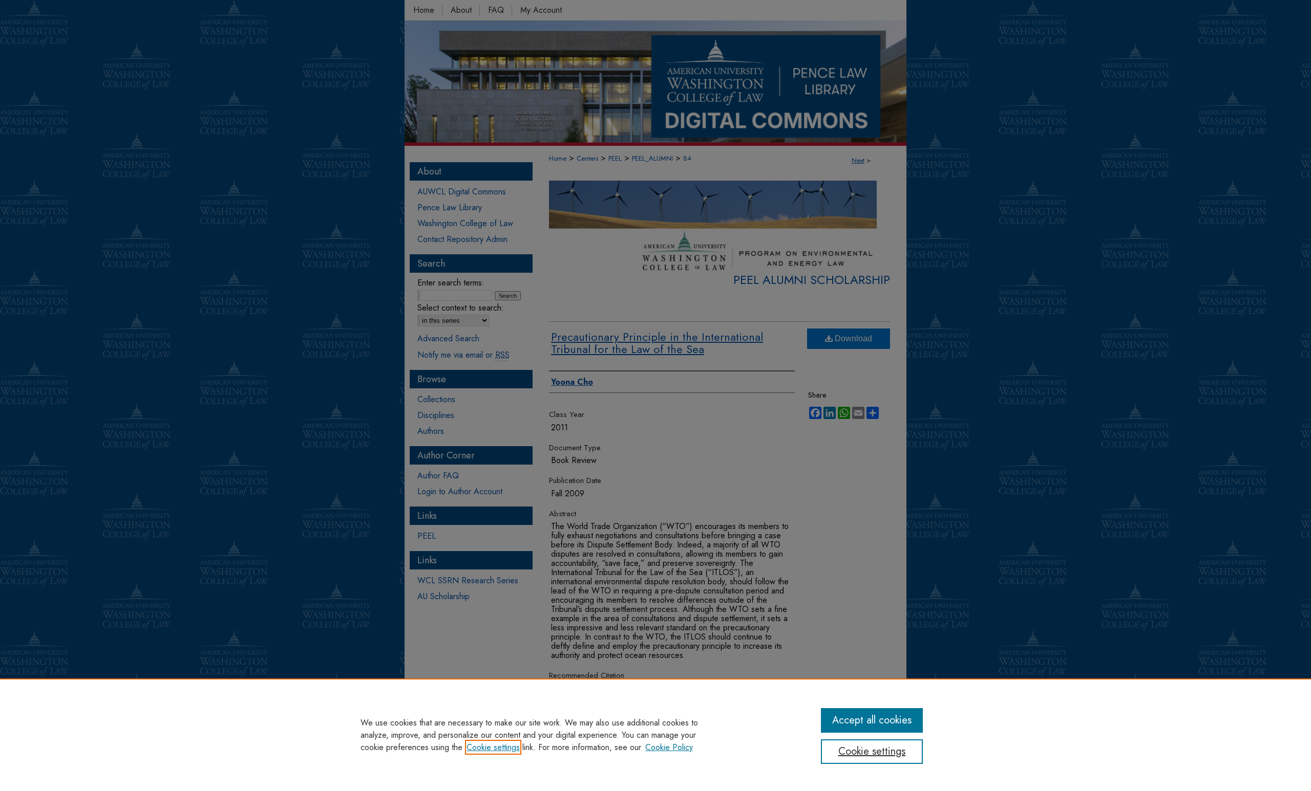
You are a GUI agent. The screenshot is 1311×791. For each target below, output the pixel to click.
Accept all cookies (872, 720)
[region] (655, 734)
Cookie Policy (669, 747)
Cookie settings (493, 747)
